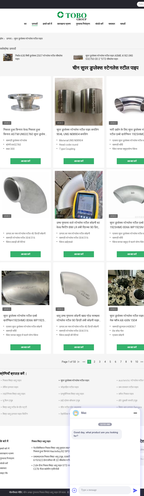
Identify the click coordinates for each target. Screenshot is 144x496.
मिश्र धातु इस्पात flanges (130, 407)
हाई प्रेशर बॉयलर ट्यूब (70, 400)
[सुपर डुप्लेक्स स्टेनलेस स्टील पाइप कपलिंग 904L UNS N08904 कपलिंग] (79, 102)
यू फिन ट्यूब (8, 400)
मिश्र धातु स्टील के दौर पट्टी (15, 407)
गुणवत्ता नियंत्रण (83, 23)
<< (84, 361)
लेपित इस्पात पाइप (10, 387)
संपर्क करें (99, 23)
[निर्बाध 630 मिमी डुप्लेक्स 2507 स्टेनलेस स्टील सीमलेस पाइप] (8, 57)
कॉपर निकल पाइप (126, 393)
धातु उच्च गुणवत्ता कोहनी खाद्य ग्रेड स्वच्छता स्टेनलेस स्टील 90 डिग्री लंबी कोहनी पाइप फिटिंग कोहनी (78, 318)
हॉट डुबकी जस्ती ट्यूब (128, 400)
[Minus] (135, 413)
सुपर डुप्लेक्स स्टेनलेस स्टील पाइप (75, 380)
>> (141, 361)
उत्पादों (35, 23)
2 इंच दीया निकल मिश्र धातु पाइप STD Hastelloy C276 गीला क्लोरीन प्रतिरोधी (56, 467)
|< (79, 361)
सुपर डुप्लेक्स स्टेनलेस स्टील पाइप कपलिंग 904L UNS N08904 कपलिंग (78, 132)
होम (1, 38)
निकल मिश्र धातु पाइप (12, 380)
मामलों (122, 23)
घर (25, 23)
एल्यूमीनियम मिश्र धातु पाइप (72, 393)
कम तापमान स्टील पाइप (128, 387)
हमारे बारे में (47, 23)
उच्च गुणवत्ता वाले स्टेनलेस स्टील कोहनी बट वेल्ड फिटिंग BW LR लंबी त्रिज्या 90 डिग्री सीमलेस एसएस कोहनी (78, 225)
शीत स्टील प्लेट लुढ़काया (71, 407)
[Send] (135, 490)
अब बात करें (25, 161)
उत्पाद (9, 38)
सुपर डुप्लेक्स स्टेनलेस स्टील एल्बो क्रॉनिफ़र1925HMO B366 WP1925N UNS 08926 (24, 318)
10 (136, 361)
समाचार (112, 23)
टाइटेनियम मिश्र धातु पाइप (14, 393)
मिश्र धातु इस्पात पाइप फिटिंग (15, 413)
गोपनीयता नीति (15, 492)
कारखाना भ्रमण (64, 23)
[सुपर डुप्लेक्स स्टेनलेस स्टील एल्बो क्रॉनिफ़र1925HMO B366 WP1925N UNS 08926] (25, 288)
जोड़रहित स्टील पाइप (70, 387)
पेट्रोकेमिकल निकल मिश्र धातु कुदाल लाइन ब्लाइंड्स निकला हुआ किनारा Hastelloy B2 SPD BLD (55, 449)
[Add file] (74, 490)
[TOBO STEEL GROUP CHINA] (72, 15)
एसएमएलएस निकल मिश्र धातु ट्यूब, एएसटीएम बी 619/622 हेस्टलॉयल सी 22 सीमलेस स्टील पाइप (54, 458)
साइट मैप (4, 473)
